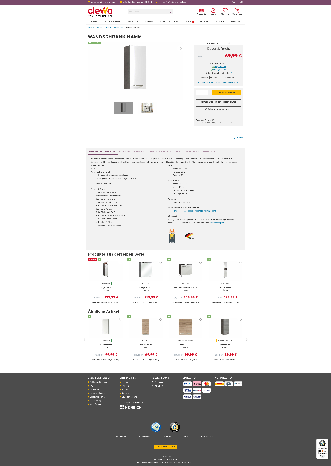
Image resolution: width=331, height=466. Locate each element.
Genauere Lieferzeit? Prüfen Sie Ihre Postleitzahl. (218, 83)
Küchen (132, 22)
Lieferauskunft (96, 390)
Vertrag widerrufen (165, 447)
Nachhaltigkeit (217, 223)
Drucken (239, 138)
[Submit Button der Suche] (170, 11)
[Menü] (326, 440)
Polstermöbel (113, 22)
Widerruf (167, 437)
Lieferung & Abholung (159, 152)
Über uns (125, 382)
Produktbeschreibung (102, 152)
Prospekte (126, 386)
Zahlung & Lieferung (98, 382)
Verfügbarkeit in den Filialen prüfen (218, 102)
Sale (189, 22)
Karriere (125, 393)
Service (220, 22)
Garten (148, 22)
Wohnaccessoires (169, 22)
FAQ (91, 386)
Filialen (204, 22)
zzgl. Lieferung (220, 67)
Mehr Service (95, 404)
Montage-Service (219, 70)
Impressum (121, 437)
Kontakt (125, 390)
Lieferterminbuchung (99, 393)
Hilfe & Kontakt (236, 2)
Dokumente (208, 152)
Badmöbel (107, 27)
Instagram (158, 386)
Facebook (159, 382)
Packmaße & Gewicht (131, 152)
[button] (231, 73)
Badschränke (118, 27)
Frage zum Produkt (187, 152)
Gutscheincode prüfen (219, 109)
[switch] (322, 456)
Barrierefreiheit (208, 437)
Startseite (91, 27)
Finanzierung (95, 401)
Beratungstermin (97, 397)
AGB (186, 437)
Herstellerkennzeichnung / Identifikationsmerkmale (195, 211)
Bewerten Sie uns (129, 397)
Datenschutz (144, 437)
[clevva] (106, 12)
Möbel (94, 22)
